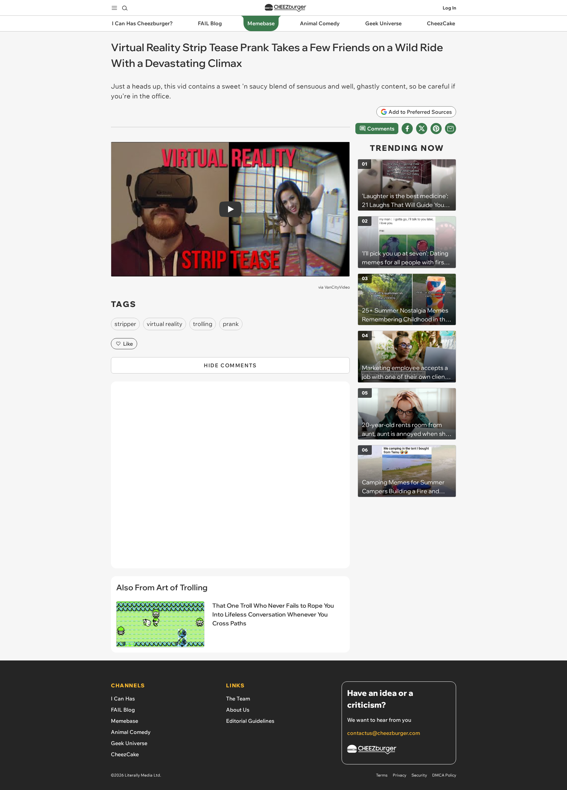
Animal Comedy (131, 732)
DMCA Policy (444, 775)
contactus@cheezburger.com (383, 733)
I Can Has (123, 698)
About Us (237, 709)
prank (231, 324)
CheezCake (125, 754)
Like (128, 343)
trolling (202, 324)
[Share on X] (421, 128)
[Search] (124, 7)
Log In (449, 8)
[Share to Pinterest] (436, 128)
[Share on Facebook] (407, 128)
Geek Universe (129, 743)
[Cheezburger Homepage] (285, 8)
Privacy (399, 775)
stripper (125, 324)
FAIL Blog (123, 709)
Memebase (124, 721)
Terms (382, 775)
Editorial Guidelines (250, 721)
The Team (238, 698)
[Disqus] (230, 478)
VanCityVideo (337, 287)
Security (419, 775)
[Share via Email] (450, 128)
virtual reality (164, 324)
